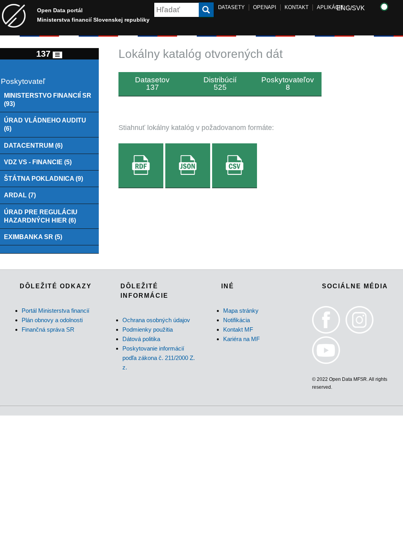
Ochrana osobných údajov (156, 320)
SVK (358, 8)
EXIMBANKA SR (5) (33, 236)
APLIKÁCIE (330, 7)
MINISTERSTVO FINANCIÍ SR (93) (47, 99)
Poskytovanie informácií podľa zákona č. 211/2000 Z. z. (158, 358)
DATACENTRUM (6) (33, 145)
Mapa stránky (241, 310)
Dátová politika (141, 339)
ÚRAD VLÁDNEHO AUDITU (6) (45, 124)
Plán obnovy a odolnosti (52, 320)
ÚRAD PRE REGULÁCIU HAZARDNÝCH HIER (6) (41, 216)
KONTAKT (297, 7)
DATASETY (231, 7)
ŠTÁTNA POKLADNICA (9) (43, 178)
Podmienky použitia (147, 329)
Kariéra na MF (241, 339)
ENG (343, 8)
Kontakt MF (238, 329)
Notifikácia (236, 320)
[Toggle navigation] (57, 55)
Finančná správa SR (48, 329)
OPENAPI (264, 7)
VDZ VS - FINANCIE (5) (38, 161)
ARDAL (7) (20, 195)
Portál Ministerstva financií (55, 310)
